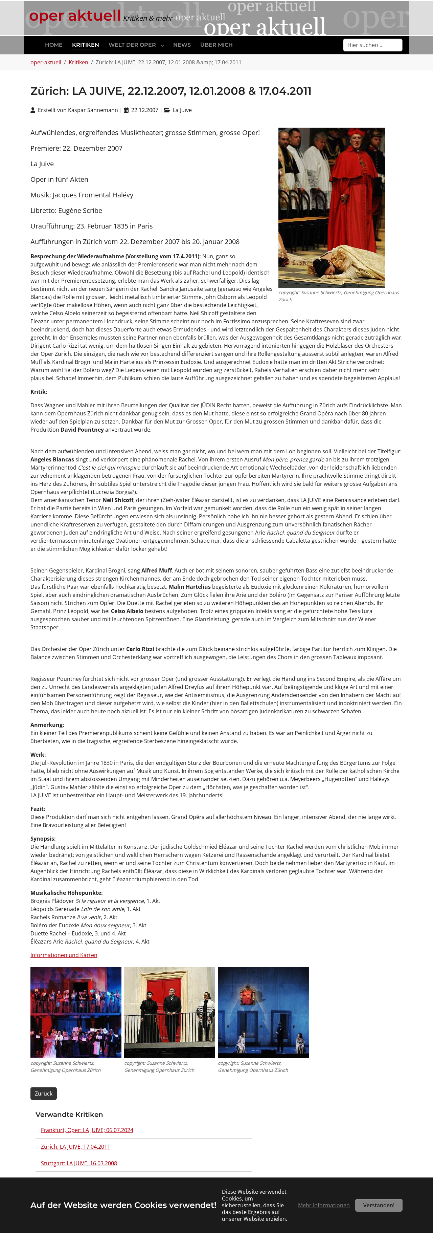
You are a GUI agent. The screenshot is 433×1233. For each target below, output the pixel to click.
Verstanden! (378, 1205)
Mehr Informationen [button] (324, 1205)
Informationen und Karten (63, 955)
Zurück (43, 1093)
